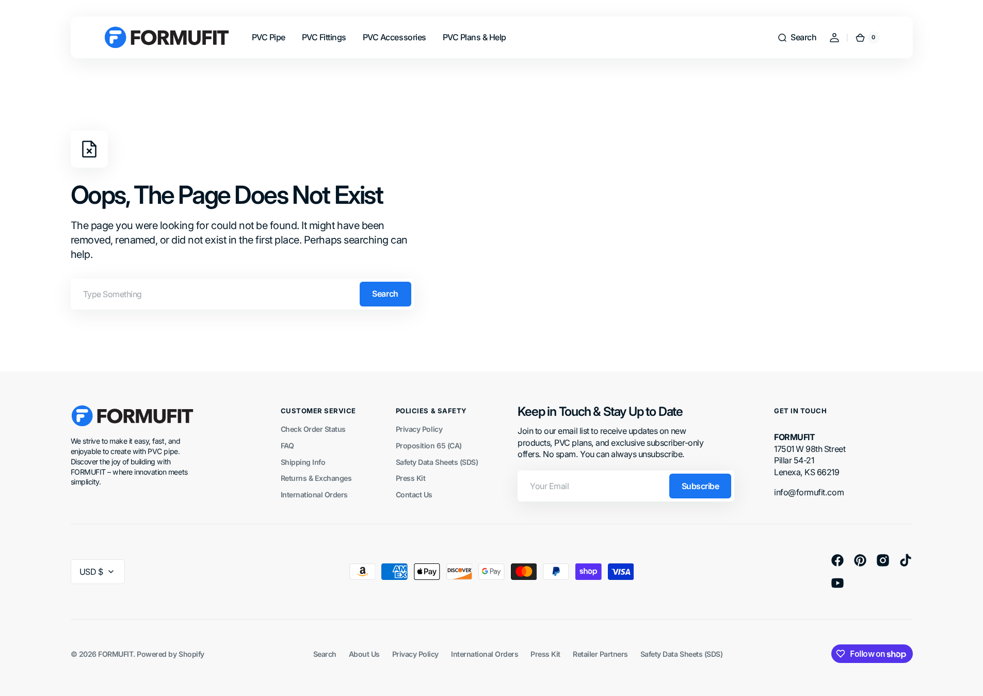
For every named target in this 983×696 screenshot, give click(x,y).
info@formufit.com (809, 492)
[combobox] (242, 294)
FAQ (287, 445)
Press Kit (411, 478)
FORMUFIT (115, 654)
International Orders (314, 494)
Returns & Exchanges (316, 478)
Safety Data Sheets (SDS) (437, 462)
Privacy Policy (419, 429)
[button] (796, 37)
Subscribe (700, 486)
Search (385, 293)
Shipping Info (303, 462)
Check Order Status (313, 429)
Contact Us (414, 494)
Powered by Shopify (170, 654)
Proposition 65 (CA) (429, 445)
